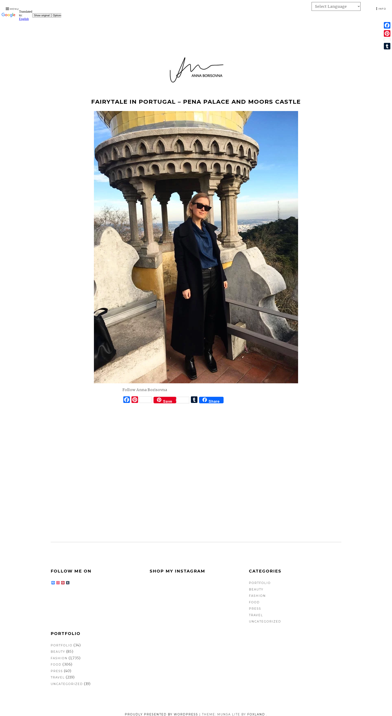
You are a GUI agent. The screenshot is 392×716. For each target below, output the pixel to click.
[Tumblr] (387, 46)
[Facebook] (387, 25)
